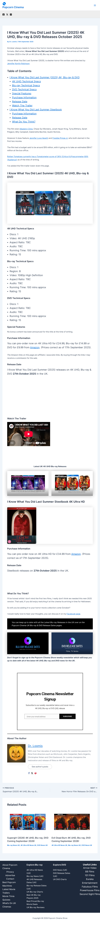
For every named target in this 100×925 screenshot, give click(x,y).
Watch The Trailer (22, 105)
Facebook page (73, 614)
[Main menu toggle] (95, 5)
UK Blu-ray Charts (35, 892)
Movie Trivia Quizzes (8, 898)
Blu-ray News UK (13, 845)
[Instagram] (11, 14)
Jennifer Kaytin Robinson (18, 63)
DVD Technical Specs (24, 89)
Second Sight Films (90, 894)
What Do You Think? (23, 121)
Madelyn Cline (26, 129)
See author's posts (40, 766)
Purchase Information (24, 97)
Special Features (21, 93)
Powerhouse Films (90, 890)
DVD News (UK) (60, 870)
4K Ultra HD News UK (28, 845)
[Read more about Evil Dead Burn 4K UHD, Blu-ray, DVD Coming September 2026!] (72, 822)
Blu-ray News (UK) (35, 876)
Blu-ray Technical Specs (26, 85)
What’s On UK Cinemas (9, 905)
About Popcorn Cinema (9, 867)
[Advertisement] (50, 397)
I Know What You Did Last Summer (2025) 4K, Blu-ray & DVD (45, 77)
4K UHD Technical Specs (26, 81)
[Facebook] (3, 14)
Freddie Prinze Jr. (60, 138)
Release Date (19, 101)
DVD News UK (42, 845)
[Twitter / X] (7, 14)
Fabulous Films (90, 886)
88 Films (89, 871)
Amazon (35, 347)
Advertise (10, 875)
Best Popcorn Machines (9, 884)
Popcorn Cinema (13, 7)
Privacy (10, 872)
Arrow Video (89, 868)
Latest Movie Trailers (8, 891)
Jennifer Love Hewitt (38, 138)
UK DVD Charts (60, 879)
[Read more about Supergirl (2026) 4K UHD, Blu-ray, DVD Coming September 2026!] (28, 822)
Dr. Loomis (35, 746)
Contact (10, 878)
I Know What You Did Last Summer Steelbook (36, 109)
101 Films (90, 875)
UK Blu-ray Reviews (35, 907)
